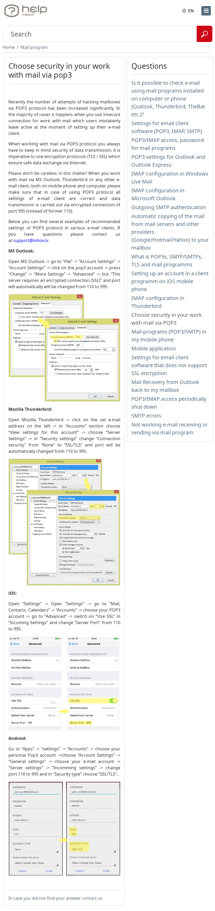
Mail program (34, 47)
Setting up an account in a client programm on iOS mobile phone (169, 281)
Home (9, 47)
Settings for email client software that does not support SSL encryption (169, 365)
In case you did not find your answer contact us (55, 898)
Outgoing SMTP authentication (168, 207)
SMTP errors (146, 415)
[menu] (206, 10)
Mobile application (153, 348)
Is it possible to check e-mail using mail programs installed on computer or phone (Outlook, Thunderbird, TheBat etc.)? (168, 98)
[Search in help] (204, 34)
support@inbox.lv (30, 240)
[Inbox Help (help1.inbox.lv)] (27, 10)
